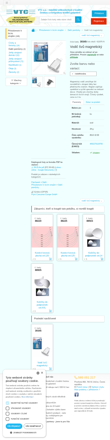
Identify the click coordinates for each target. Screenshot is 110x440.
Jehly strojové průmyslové (16, 59)
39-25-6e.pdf (38, 167)
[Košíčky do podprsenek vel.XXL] (42, 286)
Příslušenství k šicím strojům (15, 33)
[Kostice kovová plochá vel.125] (67, 236)
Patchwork (35, 182)
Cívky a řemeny (14, 44)
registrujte (91, 55)
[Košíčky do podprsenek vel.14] (93, 236)
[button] (24, 432)
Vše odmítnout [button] (33, 426)
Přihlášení (99, 13)
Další (44, 182)
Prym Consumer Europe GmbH (44, 194)
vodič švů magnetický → (92, 35)
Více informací (27, 397)
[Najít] (78, 19)
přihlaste (74, 57)
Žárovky (14, 72)
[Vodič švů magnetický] (42, 346)
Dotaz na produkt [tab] (93, 102)
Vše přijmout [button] (13, 426)
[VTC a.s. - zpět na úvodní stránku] (20, 16)
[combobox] (57, 19)
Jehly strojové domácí (15, 53)
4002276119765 (96, 144)
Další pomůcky (17, 49)
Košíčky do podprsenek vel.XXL (42, 305)
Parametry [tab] (76, 102)
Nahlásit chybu (98, 387)
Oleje (12, 68)
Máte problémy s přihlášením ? (87, 390)
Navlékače (15, 65)
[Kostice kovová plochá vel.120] (42, 236)
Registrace (99, 21)
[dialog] (24, 403)
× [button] (42, 373)
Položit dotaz (82, 387)
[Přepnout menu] (6, 3)
